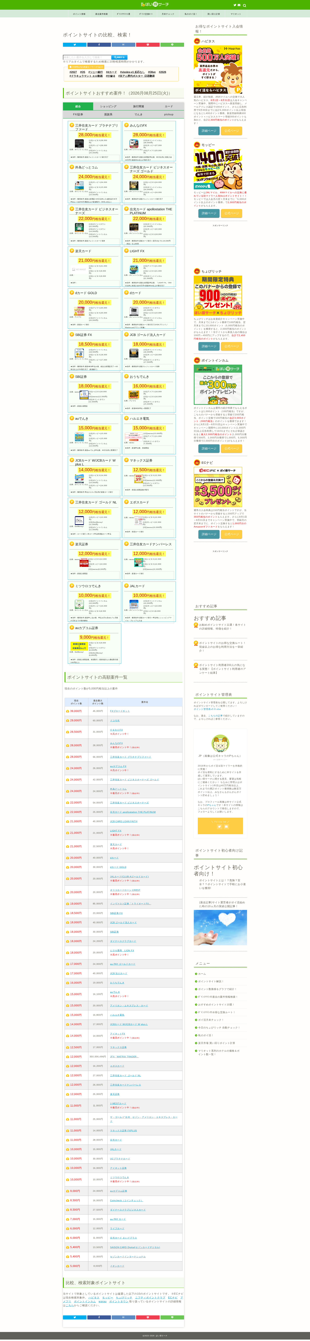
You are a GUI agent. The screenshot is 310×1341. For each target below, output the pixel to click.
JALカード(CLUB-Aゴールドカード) (129, 876)
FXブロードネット (120, 711)
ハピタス (93, 1297)
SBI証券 (114, 932)
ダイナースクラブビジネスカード (128, 1209)
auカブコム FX (118, 766)
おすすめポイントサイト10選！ (216, 1004)
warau (103, 1301)
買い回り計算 (213, 14)
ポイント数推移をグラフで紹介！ (217, 989)
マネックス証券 (118, 1047)
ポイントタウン (119, 1301)
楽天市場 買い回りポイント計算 (216, 1043)
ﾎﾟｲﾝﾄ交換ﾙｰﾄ (146, 14)
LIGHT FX (115, 830)
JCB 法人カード (118, 973)
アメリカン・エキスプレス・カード (129, 1005)
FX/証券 (78, 114)
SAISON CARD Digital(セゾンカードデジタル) (135, 1247)
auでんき (115, 992)
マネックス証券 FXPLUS (123, 1130)
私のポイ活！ (191, 14)
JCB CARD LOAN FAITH (123, 821)
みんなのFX (116, 743)
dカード (114, 857)
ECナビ (173, 1297)
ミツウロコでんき (119, 1177)
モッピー (107, 1297)
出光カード (116, 1140)
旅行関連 (138, 106)
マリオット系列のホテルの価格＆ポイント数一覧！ (219, 1052)
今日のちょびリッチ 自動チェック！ (219, 1027)
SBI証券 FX (116, 913)
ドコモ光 (115, 720)
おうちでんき (117, 982)
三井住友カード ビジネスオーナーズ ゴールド (134, 779)
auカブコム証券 (118, 1191)
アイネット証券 (118, 1168)
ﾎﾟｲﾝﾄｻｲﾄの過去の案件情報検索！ (218, 996)
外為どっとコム (118, 789)
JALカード (115, 1149)
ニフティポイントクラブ (150, 1297)
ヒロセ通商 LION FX (122, 950)
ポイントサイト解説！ (211, 981)
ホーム (202, 973)
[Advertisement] (218, 247)
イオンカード (117, 1266)
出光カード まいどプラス (123, 1237)
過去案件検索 (101, 14)
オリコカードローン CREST (125, 890)
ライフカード (117, 1228)
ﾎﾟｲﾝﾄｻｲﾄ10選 (123, 14)
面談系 (108, 114)
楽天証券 (115, 1094)
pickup (169, 114)
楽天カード (116, 844)
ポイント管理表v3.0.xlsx (207, 709)
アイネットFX (117, 1033)
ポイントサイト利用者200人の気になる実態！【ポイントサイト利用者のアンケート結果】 (222, 669)
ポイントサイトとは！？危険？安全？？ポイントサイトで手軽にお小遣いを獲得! (222, 884)
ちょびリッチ (124, 1297)
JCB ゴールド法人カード (123, 922)
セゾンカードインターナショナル (128, 1256)
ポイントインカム (85, 1301)
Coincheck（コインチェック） (126, 1200)
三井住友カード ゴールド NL (125, 1075)
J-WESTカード (118, 1103)
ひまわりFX (116, 730)
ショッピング (108, 106)
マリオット (236, 14)
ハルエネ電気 (117, 1015)
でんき (138, 114)
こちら (70, 1305)
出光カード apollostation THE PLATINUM (133, 812)
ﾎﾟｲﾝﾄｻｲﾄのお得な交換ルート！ (217, 1012)
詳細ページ (209, 130)
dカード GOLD (118, 867)
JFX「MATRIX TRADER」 (124, 1056)
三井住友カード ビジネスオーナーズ (129, 802)
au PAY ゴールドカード (122, 964)
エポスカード (117, 1066)
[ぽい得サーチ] (155, 4)
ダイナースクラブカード (123, 941)
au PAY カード (118, 1219)
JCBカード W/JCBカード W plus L (129, 1024)
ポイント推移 (79, 14)
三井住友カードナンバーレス (125, 1084)
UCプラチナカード (120, 1158)
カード (169, 106)
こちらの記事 (215, 716)
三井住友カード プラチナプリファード (130, 757)
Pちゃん (211, 805)
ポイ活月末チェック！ (211, 1019)
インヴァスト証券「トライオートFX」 (130, 903)
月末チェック (168, 14)
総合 (78, 106)
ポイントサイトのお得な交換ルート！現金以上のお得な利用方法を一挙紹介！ (222, 647)
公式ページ (231, 130)
